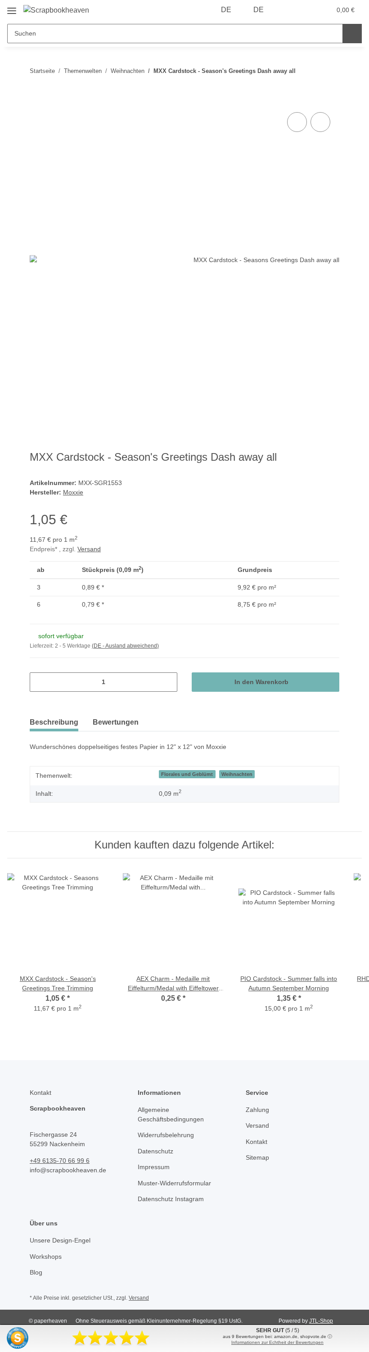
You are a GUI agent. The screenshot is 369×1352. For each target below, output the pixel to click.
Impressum (154, 1167)
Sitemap (257, 1157)
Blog (36, 1272)
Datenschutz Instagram (171, 1198)
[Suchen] (352, 33)
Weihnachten (236, 774)
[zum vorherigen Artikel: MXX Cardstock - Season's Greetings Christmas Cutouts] (310, 71)
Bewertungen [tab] (116, 722)
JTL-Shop (321, 1321)
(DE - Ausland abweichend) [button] (125, 646)
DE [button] (226, 10)
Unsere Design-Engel (60, 1240)
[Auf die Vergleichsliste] (297, 122)
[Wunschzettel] (306, 10)
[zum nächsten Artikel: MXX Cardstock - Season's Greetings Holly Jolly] (329, 71)
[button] (288, 10)
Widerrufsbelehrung (166, 1135)
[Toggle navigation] (11, 7)
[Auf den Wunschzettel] (320, 122)
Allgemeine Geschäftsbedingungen (171, 1114)
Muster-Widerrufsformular (174, 1183)
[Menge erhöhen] (167, 682)
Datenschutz (155, 1151)
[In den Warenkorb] (37, 100)
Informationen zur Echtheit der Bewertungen (277, 1342)
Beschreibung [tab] (54, 722)
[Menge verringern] (40, 682)
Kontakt (256, 1141)
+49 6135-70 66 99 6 (60, 1160)
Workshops (46, 1256)
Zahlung (257, 1109)
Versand (89, 549)
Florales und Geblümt (187, 774)
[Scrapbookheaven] (56, 10)
